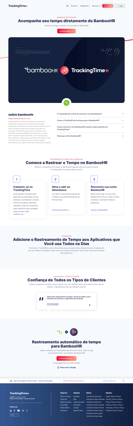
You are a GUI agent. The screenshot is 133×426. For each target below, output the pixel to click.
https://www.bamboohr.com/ (19, 118)
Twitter (27, 411)
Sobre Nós (63, 399)
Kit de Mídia (64, 405)
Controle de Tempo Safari (94, 413)
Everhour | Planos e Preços (114, 405)
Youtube (18, 411)
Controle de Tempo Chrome (95, 407)
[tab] (89, 305)
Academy (67, 6)
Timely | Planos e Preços (113, 402)
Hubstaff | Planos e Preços (114, 410)
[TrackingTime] (18, 6)
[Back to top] (124, 381)
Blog (75, 399)
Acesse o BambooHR (99, 210)
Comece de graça (65, 358)
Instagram (23, 411)
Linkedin (11, 411)
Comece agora (65, 31)
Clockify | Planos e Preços (114, 399)
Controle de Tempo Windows (95, 399)
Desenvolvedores (65, 402)
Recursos (95, 6)
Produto (74, 6)
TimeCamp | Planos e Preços (115, 407)
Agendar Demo (78, 410)
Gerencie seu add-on (60, 210)
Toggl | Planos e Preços (113, 396)
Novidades (77, 405)
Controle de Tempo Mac (94, 396)
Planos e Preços (65, 396)
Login (121, 6)
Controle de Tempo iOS (93, 402)
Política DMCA (64, 407)
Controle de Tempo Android (95, 405)
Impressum (63, 410)
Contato (76, 407)
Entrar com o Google (68, 367)
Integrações (84, 6)
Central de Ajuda (79, 402)
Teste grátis (108, 6)
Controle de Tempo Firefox (94, 410)
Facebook (14, 411)
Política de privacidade (16, 398)
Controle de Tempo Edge (94, 416)
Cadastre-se (18, 214)
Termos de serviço (29, 398)
